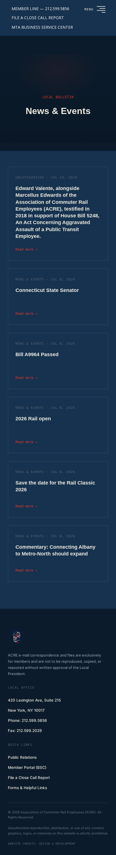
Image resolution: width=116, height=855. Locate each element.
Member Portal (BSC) (27, 767)
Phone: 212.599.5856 (27, 720)
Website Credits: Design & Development (42, 843)
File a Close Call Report (29, 777)
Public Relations (22, 757)
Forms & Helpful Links (27, 787)
